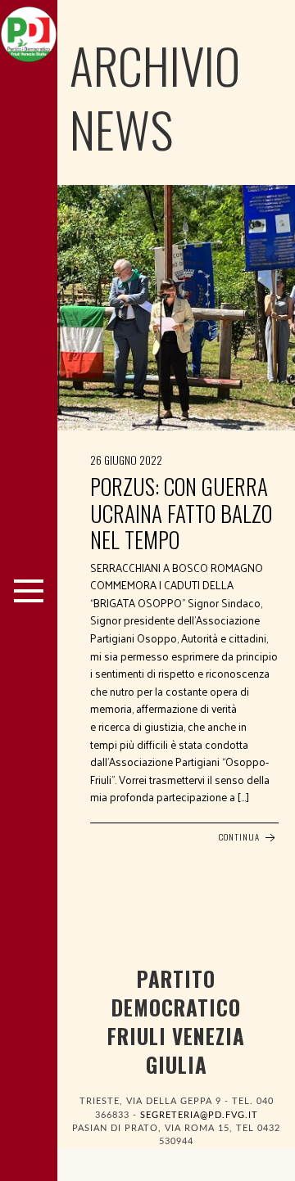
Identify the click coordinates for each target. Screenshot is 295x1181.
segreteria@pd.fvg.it (199, 1115)
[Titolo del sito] (28, 30)
